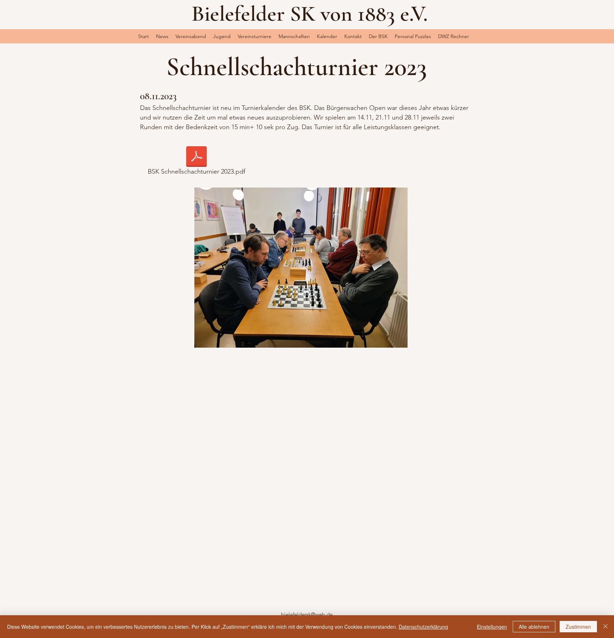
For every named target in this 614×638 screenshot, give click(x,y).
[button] (222, 36)
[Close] (605, 626)
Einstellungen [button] (492, 626)
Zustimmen (578, 626)
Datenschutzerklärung (423, 626)
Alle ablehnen (534, 626)
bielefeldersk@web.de (307, 614)
